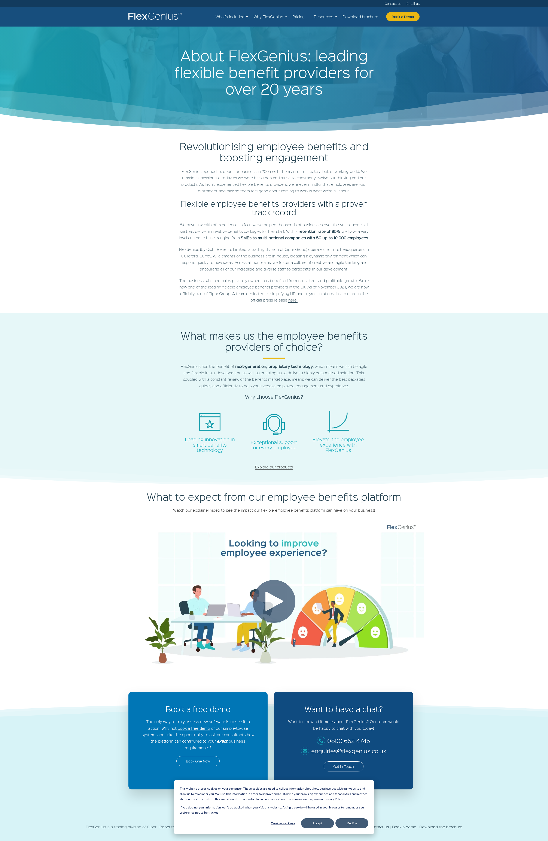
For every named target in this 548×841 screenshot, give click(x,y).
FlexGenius (191, 171)
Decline (352, 823)
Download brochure (360, 16)
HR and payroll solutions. (312, 293)
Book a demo (404, 826)
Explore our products (274, 466)
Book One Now (198, 761)
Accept (317, 823)
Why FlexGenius (268, 16)
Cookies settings (283, 823)
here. (293, 299)
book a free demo (194, 728)
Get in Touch (343, 766)
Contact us (379, 826)
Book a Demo (403, 16)
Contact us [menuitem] (393, 3)
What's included (230, 16)
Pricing (298, 16)
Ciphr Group (295, 249)
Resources (323, 16)
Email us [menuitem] (413, 3)
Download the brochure (440, 826)
